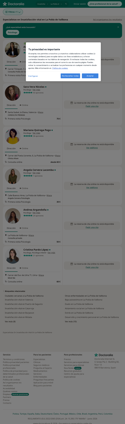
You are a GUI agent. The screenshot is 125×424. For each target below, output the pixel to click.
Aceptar (90, 76)
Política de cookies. (60, 68)
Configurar (33, 76)
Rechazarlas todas (70, 76)
